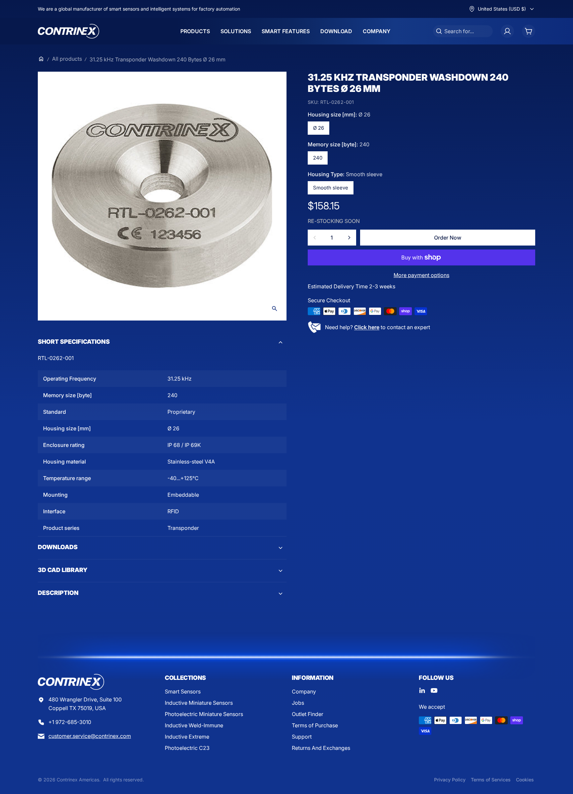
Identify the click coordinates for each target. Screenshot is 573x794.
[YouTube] (434, 690)
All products (67, 58)
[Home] (41, 58)
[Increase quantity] (349, 237)
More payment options (421, 275)
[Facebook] (422, 690)
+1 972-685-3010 (69, 722)
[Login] (507, 31)
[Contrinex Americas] (68, 31)
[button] (162, 342)
